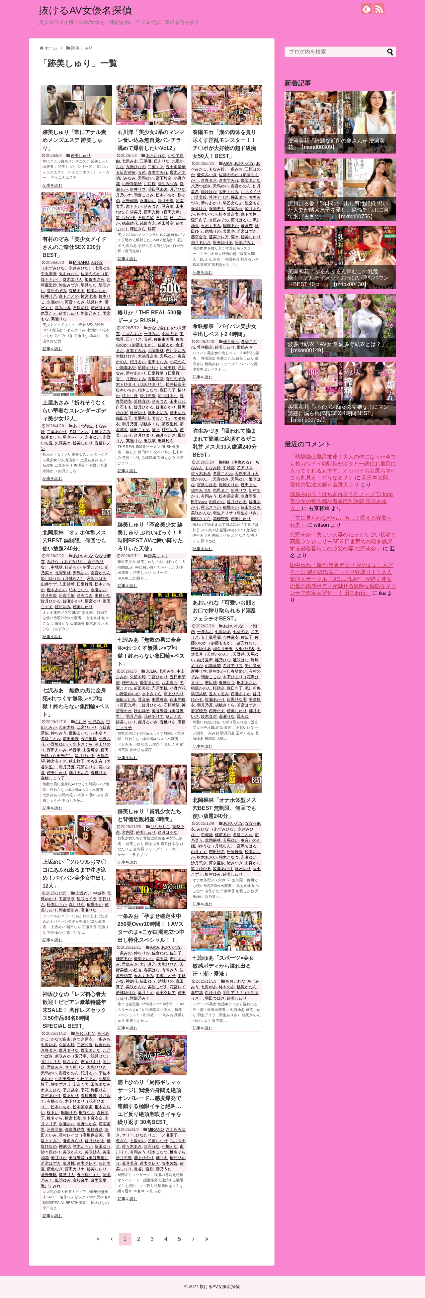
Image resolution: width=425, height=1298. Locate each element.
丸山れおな (69, 273)
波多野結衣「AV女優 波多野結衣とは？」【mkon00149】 (337, 347)
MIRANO (81, 262)
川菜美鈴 (199, 197)
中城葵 (229, 468)
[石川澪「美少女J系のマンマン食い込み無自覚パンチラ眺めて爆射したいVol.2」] (151, 105)
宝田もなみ (229, 191)
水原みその (219, 220)
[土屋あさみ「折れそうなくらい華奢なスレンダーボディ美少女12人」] (76, 376)
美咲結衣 (93, 1152)
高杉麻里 (81, 1180)
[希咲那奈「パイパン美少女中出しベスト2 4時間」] (226, 299)
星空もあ (253, 203)
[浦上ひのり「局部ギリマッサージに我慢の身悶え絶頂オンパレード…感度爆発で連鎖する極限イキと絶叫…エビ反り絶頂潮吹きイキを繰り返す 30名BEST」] (151, 1055)
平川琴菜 (253, 665)
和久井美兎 (223, 648)
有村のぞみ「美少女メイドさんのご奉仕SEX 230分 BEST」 (74, 247)
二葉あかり (57, 431)
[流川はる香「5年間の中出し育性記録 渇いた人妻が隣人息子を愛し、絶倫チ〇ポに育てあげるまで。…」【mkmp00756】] (340, 190)
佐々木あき (201, 473)
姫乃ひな (223, 660)
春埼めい (239, 671)
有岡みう (235, 208)
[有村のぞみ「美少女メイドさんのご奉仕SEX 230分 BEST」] (76, 212)
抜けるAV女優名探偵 (85, 10)
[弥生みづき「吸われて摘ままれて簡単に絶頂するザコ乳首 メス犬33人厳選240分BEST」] (226, 404)
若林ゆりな (126, 992)
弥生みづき (168, 183)
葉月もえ (146, 992)
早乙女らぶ (233, 203)
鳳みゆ (243, 716)
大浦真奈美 (148, 356)
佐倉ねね (160, 953)
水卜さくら (152, 694)
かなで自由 (158, 328)
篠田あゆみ (158, 412)
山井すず (49, 584)
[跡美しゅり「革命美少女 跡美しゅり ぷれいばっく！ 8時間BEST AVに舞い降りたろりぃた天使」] (151, 498)
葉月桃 (69, 1163)
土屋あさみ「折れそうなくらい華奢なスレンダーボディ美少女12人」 (74, 410)
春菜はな (199, 208)
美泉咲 (229, 231)
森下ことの (69, 296)
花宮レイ (178, 987)
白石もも (124, 407)
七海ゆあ (103, 268)
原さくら (71, 1061)
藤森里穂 (170, 424)
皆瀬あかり (166, 407)
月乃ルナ (124, 195)
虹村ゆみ (170, 429)
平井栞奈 (71, 1090)
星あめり (71, 1095)
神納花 (132, 981)
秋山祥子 (142, 710)
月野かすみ (136, 379)
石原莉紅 (81, 307)
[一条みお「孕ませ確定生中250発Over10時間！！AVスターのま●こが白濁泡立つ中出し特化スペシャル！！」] (151, 889)
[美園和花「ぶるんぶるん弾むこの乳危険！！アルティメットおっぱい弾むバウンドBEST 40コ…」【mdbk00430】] (340, 257)
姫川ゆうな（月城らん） (63, 578)
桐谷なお (87, 1112)
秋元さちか (211, 507)
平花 (85, 1090)
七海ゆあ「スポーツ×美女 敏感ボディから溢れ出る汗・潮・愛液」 (223, 966)
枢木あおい (57, 590)
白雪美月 (134, 212)
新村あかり (211, 203)
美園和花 (142, 418)
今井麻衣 (231, 637)
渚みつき (152, 206)
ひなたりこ (160, 826)
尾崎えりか (148, 367)
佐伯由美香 (164, 339)
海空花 (197, 992)
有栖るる (77, 290)
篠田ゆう (178, 412)
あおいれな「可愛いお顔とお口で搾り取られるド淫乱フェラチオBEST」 (224, 610)
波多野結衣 (75, 1129)
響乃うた (164, 1169)
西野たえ (49, 313)
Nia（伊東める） (238, 462)
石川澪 (162, 217)
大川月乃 (148, 964)
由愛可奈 (160, 699)
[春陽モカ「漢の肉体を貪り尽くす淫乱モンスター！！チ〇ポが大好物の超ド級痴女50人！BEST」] (226, 105)
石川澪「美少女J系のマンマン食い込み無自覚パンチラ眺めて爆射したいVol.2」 (151, 140)
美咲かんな (201, 513)
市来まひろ (51, 1090)
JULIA (151, 671)
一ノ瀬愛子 (168, 1135)
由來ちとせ (166, 975)
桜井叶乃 (49, 296)
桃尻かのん (201, 688)
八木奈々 (170, 682)
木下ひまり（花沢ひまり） (140, 384)
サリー (128, 1135)
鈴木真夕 (209, 716)
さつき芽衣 (83, 1039)
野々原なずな (89, 1174)
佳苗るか (166, 345)
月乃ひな (178, 189)
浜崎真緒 (142, 401)
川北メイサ (251, 191)
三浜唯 (146, 161)
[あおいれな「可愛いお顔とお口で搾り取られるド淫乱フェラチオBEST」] (226, 575)
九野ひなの (136, 166)
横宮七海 (89, 296)
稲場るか (231, 225)
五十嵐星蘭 (211, 637)
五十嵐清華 (176, 166)
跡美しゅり (81, 155)
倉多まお (209, 180)
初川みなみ (126, 178)
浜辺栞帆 (199, 694)
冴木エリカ (73, 279)
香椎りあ (168, 722)
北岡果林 (156, 350)
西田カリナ (75, 1169)
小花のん (178, 362)
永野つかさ (87, 1124)
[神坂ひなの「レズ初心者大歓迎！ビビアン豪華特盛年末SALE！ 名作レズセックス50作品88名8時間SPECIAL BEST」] (76, 967)
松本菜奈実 (229, 214)
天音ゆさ (221, 479)
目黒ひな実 (237, 699)
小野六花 (178, 688)
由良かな (217, 501)
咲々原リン (75, 1067)
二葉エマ (156, 166)
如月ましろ (51, 437)
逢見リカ (67, 1174)
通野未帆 (49, 1174)
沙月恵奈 (166, 200)
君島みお (130, 964)
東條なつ (227, 682)
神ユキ (162, 1157)
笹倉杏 (247, 225)
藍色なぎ (55, 1169)
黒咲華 (150, 441)
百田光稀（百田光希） (164, 212)
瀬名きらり (73, 1140)
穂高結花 (130, 223)
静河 (152, 229)
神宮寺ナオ (57, 761)
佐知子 (247, 637)
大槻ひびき (126, 356)
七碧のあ (170, 333)
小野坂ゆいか (128, 694)
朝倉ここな (211, 677)
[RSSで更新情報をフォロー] (379, 8)
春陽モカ (217, 208)
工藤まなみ (101, 1084)
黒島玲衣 (166, 441)
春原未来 (89, 1095)
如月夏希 (205, 660)
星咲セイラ (73, 437)
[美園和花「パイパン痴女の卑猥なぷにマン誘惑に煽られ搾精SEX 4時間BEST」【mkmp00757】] (340, 393)
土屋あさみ (101, 431)
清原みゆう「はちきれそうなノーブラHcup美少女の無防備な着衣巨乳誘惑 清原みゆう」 (341, 501)
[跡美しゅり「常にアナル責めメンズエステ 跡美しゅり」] (76, 105)
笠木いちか (83, 1146)
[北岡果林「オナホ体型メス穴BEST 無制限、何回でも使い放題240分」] (76, 505)
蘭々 (235, 237)
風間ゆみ (63, 1180)
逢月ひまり (144, 435)
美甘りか (59, 1157)
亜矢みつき (207, 174)
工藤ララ (67, 899)
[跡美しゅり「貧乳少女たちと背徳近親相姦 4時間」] (151, 785)
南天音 (162, 958)
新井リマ (138, 189)
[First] (98, 1239)
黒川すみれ (51, 1186)
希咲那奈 (205, 347)
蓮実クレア (219, 237)
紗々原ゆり (51, 1152)
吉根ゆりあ (201, 648)
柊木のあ (227, 987)
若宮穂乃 (199, 710)
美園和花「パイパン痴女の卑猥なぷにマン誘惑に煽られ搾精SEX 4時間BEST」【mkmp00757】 (338, 413)
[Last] (207, 1239)
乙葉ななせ (158, 1140)
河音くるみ (75, 302)
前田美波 (142, 688)
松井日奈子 (176, 384)
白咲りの (213, 992)
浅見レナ (95, 302)
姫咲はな (209, 191)
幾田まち (239, 197)
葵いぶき (174, 716)
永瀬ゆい (148, 200)
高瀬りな (59, 319)
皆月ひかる (126, 217)
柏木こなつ (148, 390)
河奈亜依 (67, 595)
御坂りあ (99, 1090)
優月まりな (69, 1050)
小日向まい (87, 1078)
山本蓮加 (213, 665)
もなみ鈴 (217, 169)
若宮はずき (247, 231)
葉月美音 (130, 1163)
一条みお (235, 169)
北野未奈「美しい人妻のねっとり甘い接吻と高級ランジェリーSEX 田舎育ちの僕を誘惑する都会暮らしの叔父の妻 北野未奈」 (343, 541)
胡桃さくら (150, 424)
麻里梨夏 (99, 1180)
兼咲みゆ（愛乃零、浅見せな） (83, 1056)
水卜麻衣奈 (93, 1118)
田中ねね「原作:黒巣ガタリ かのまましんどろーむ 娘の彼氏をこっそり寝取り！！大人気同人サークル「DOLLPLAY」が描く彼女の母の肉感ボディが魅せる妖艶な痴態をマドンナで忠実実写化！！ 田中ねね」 (343, 579)
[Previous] (111, 1239)
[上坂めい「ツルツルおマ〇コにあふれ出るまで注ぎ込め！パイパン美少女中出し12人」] (76, 835)
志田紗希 (67, 584)
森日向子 (199, 220)
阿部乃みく (245, 242)
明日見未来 (158, 189)
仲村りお (142, 953)
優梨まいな (251, 180)
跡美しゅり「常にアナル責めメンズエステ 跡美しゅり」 (74, 140)
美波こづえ (162, 418)
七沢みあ (130, 161)
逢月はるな (168, 832)
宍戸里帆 (160, 688)
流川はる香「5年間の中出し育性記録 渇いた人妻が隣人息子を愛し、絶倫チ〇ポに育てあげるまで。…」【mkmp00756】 (338, 210)
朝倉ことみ (144, 195)
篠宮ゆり (138, 412)
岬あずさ (59, 1084)
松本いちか (166, 195)
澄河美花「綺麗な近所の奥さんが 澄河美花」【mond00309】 (336, 144)
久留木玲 (138, 677)
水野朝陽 (130, 200)
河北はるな (241, 220)
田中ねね (178, 401)
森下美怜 (249, 214)
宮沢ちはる (207, 485)
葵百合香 (199, 237)
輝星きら (138, 229)
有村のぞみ (57, 290)
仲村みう (130, 682)
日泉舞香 (85, 584)
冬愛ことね (79, 431)
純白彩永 (148, 223)
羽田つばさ (215, 998)
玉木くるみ (211, 225)
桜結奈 (219, 688)
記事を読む (52, 185)
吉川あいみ (176, 350)
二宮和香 (85, 1044)
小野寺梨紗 (132, 183)
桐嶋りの (69, 1112)
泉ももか (134, 206)
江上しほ (130, 395)
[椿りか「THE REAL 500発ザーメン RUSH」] (151, 286)
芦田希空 (166, 223)
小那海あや (126, 367)
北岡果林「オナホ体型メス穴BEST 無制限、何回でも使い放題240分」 (74, 540)
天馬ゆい (146, 178)
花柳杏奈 (221, 518)
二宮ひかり (158, 677)
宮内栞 (128, 832)
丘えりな (162, 161)
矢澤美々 (63, 443)
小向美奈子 (65, 1078)
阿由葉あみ (69, 910)
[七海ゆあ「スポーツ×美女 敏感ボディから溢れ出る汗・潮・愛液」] (226, 931)
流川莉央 (253, 688)
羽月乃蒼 (130, 424)
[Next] (193, 1239)
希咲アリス (219, 197)
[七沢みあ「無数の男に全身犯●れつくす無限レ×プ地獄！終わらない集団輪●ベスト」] (151, 613)
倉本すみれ (158, 172)
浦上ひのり (174, 694)
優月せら (231, 341)
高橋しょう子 (53, 778)
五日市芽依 (126, 172)
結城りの (213, 231)
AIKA (227, 163)
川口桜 (150, 183)
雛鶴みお (245, 347)
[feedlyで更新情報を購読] (366, 8)
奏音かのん (241, 186)
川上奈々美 (79, 1084)
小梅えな (170, 1146)
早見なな (89, 285)
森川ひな (77, 904)
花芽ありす (154, 716)
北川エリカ (51, 1061)
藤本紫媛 (170, 1163)
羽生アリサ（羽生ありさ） (237, 513)
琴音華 (168, 206)
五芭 (142, 172)
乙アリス (134, 339)
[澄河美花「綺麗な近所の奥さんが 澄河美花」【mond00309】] (340, 122)
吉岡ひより (91, 1061)
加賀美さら (95, 279)
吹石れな (152, 1146)
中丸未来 (49, 273)
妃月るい (138, 362)
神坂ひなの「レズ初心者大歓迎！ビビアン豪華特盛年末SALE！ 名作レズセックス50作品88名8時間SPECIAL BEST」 (74, 1010)
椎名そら (55, 1118)
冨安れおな (247, 643)
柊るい (53, 1112)
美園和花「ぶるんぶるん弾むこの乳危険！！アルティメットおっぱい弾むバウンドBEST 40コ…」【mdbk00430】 (338, 278)
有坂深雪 (156, 379)
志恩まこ (221, 490)
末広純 (211, 682)
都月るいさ (201, 242)
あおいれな (156, 155)
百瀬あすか (241, 694)
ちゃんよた (132, 333)
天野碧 (239, 654)
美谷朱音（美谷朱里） (89, 1157)
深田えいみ (126, 699)
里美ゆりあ (223, 242)
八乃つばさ (201, 186)
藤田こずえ (140, 429)
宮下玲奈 (164, 178)
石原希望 (146, 217)
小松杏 (136, 970)
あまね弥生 (83, 426)
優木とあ (178, 172)
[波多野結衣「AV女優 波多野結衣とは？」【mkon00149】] (340, 325)
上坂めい (83, 893)
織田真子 (124, 418)
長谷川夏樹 (144, 1169)
